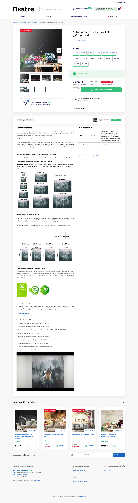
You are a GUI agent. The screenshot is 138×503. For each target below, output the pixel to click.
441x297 (116, 58)
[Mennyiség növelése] (78, 89)
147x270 (90, 53)
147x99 (83, 53)
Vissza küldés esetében (80, 481)
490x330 (77, 64)
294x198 (84, 58)
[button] (59, 50)
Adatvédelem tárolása (80, 474)
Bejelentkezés (121, 2)
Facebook (37, 480)
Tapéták (23, 22)
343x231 (100, 58)
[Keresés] (41, 9)
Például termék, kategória (52, 9)
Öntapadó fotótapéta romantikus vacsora (108, 435)
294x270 (92, 58)
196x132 (97, 53)
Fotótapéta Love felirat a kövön (83, 435)
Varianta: (76, 48)
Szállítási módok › (83, 100)
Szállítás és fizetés (79, 478)
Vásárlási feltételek (79, 470)
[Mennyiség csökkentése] (78, 91)
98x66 (76, 53)
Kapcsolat (107, 470)
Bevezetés (15, 22)
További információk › (79, 40)
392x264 (108, 58)
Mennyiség (75, 90)
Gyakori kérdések (109, 474)
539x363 (84, 64)
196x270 (105, 53)
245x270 (76, 58)
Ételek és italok (32, 22)
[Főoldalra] (23, 9)
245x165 (112, 53)
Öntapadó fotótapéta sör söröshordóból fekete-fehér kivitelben (24, 436)
